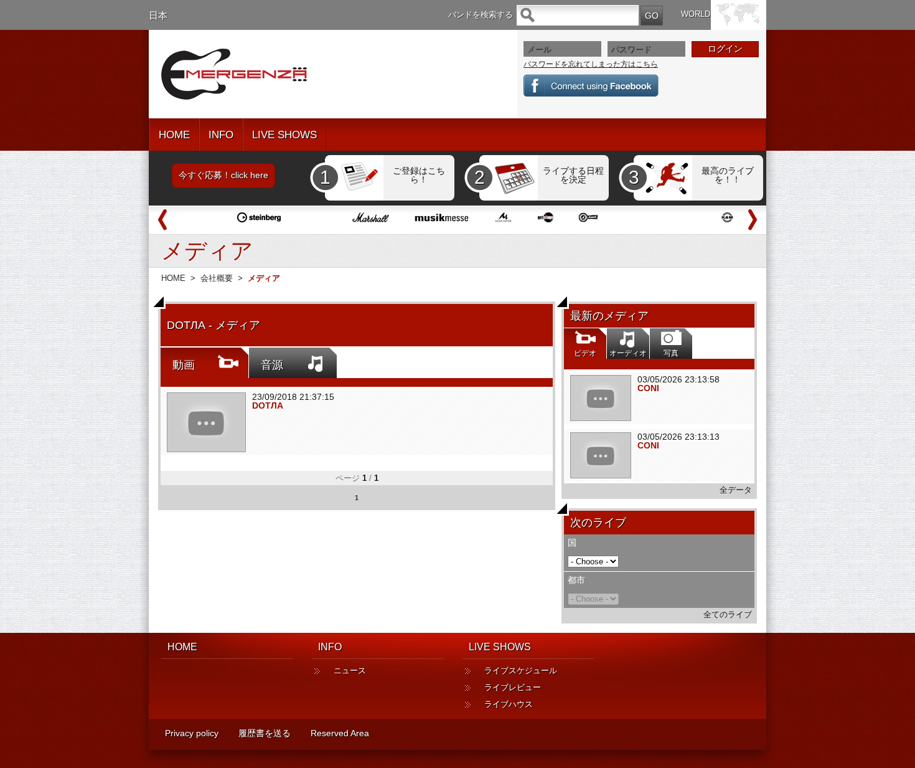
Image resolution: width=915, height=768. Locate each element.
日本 (158, 15)
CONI (648, 388)
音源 (272, 365)
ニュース (350, 670)
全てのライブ (727, 614)
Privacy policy (191, 733)
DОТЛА (267, 405)
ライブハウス (508, 704)
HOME (174, 135)
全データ (736, 490)
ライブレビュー (512, 687)
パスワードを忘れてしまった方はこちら (590, 64)
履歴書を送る (264, 733)
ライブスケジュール (520, 670)
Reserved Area (340, 733)
